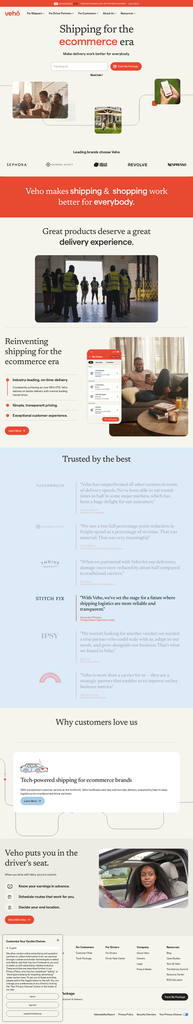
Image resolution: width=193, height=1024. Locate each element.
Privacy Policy (125, 1014)
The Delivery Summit (177, 969)
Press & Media (144, 969)
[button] (36, 13)
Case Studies (173, 958)
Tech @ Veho (173, 963)
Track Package (84, 958)
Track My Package (175, 996)
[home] (12, 13)
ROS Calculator (175, 979)
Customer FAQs (84, 952)
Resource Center (175, 974)
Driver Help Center (115, 958)
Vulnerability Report (104, 1014)
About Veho (143, 952)
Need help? (96, 74)
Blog (169, 952)
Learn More (133, 3)
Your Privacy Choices (170, 1014)
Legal (139, 963)
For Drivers (111, 952)
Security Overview (146, 1014)
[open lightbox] (96, 288)
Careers (141, 958)
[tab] (41, 387)
